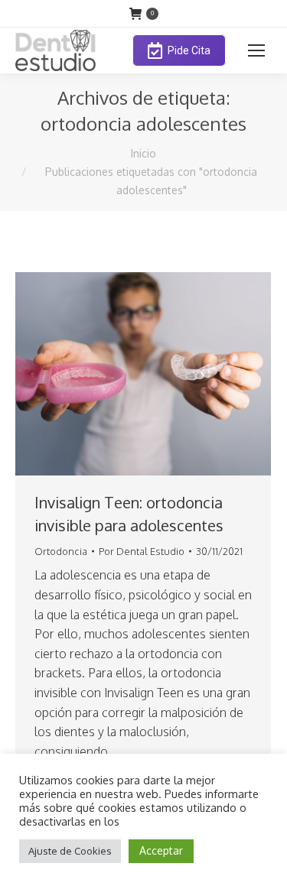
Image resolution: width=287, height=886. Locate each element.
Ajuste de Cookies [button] (70, 851)
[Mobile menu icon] (256, 50)
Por (141, 551)
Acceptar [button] (161, 850)
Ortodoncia (60, 551)
